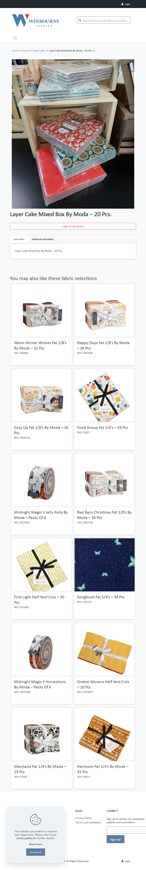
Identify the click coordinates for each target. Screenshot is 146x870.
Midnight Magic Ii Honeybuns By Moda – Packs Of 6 (40, 684)
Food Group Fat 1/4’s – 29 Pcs (102, 427)
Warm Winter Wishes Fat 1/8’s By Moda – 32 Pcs (40, 345)
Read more (35, 844)
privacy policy (25, 838)
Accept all (35, 852)
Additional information (42, 239)
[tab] (19, 239)
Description (19, 239)
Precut (25, 50)
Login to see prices (73, 226)
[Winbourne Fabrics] (35, 20)
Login (127, 4)
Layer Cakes (39, 50)
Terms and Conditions (88, 822)
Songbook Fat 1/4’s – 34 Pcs (100, 596)
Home (15, 50)
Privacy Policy (84, 818)
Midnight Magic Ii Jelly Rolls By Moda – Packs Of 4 (41, 515)
